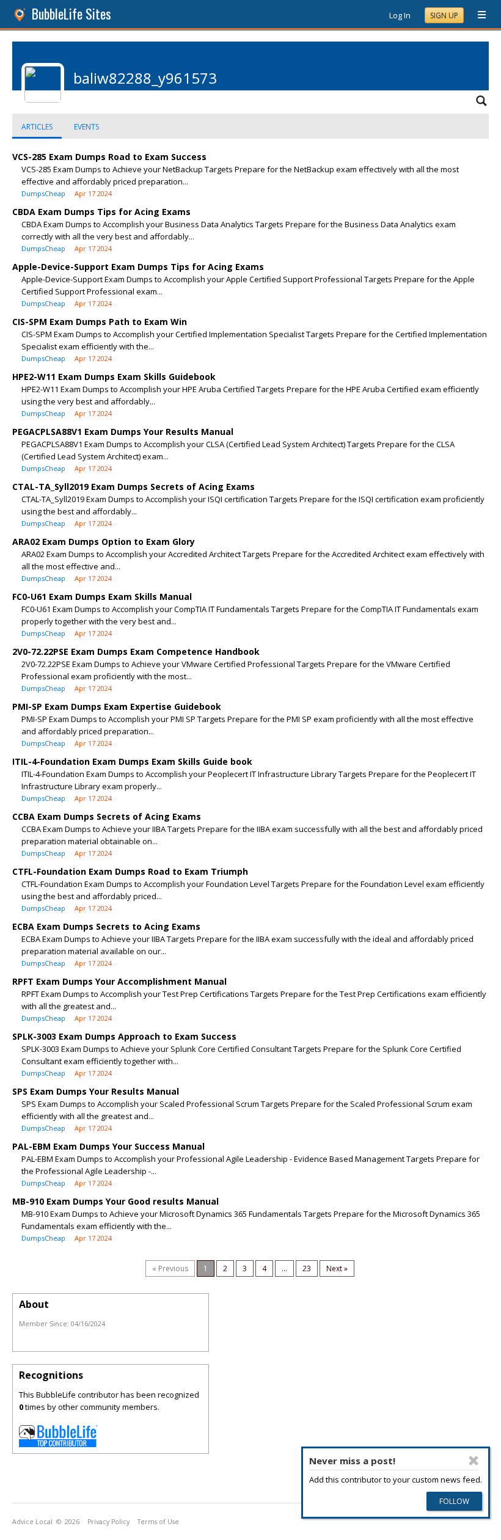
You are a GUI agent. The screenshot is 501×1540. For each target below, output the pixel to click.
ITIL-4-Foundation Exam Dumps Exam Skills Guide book (132, 761)
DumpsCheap (43, 193)
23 (306, 1268)
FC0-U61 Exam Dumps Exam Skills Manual (102, 596)
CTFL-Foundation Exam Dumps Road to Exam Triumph (130, 871)
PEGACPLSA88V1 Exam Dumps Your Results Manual (122, 431)
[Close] (473, 1460)
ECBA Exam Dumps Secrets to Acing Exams (106, 926)
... (284, 1268)
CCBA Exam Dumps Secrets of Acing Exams (106, 816)
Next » (337, 1268)
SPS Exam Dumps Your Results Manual (95, 1091)
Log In (400, 15)
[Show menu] (477, 15)
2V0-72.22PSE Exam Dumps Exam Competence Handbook (136, 651)
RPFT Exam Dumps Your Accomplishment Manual (119, 981)
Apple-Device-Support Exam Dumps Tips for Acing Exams (138, 266)
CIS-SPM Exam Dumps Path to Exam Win (99, 321)
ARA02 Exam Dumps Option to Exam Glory (103, 541)
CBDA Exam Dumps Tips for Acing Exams (101, 211)
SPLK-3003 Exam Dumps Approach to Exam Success (124, 1036)
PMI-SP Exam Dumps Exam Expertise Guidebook (116, 706)
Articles (37, 127)
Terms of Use (158, 1521)
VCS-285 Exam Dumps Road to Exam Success (109, 156)
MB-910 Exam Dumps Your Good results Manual (115, 1201)
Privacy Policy (108, 1521)
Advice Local (32, 1521)
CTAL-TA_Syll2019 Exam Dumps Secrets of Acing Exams (133, 486)
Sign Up (444, 15)
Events (86, 127)
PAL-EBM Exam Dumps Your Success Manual (108, 1146)
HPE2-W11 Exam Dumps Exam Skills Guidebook (114, 376)
